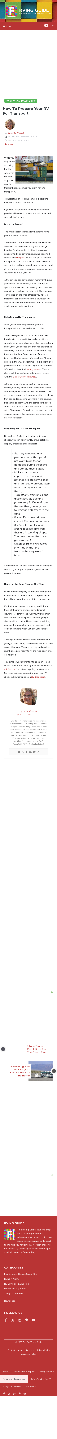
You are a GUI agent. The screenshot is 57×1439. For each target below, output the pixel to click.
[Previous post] (3, 1049)
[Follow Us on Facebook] (6, 1320)
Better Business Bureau (24, 376)
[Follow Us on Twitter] (12, 1320)
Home (5, 1371)
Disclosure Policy (28, 1354)
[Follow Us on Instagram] (19, 1320)
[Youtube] (19, 752)
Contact (11, 1350)
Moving (10, 144)
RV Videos (31, 1386)
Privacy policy (43, 1350)
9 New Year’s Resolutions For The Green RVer (37, 1049)
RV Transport (38, 676)
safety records (34, 369)
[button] (53, 26)
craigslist (20, 257)
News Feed (9, 1301)
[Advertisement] (28, 64)
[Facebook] (26, 752)
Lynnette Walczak (16, 133)
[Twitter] (22, 752)
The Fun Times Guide (32, 1342)
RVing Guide (34, 10)
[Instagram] (38, 752)
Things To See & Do (12, 1386)
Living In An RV (47, 1371)
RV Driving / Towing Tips (21, 101)
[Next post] (54, 1071)
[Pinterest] (34, 752)
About (20, 1350)
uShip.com (9, 669)
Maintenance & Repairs (24, 1371)
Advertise (30, 1350)
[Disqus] (28, 1132)
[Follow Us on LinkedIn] (26, 1320)
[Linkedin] (30, 752)
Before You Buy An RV (41, 1379)
